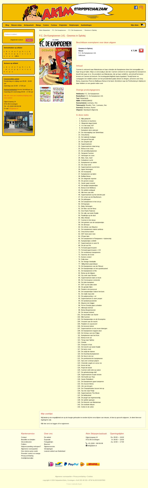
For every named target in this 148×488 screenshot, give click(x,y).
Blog (7, 25)
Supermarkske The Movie (90, 393)
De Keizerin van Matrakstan (91, 402)
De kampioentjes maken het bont (92, 291)
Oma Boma (85, 135)
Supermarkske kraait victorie (91, 374)
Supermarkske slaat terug (90, 146)
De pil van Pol (86, 245)
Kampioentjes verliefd (88, 241)
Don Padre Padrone (88, 211)
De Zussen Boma (87, 384)
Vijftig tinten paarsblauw (89, 264)
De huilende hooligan (88, 137)
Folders (23, 444)
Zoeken (29, 40)
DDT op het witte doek (89, 285)
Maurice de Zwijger (88, 303)
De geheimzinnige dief (89, 372)
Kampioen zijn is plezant (89, 130)
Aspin (80, 484)
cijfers (17, 56)
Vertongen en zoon (87, 155)
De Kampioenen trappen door (91, 331)
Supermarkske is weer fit (90, 243)
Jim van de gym (86, 386)
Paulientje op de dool (88, 215)
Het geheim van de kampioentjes (92, 222)
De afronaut (85, 225)
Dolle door (84, 259)
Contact (24, 437)
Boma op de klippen (88, 273)
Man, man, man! (86, 158)
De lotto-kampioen (87, 282)
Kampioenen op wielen (89, 162)
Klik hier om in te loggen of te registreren (55, 423)
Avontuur (87, 107)
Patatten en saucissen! (89, 324)
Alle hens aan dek (87, 192)
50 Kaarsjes (85, 204)
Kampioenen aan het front (90, 335)
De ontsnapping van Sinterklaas (92, 132)
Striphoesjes (74, 25)
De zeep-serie (86, 165)
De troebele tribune (88, 404)
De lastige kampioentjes (89, 185)
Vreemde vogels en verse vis (91, 363)
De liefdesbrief (86, 395)
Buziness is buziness (88, 121)
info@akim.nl (13, 108)
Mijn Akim (134, 25)
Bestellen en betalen (28, 439)
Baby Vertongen (86, 206)
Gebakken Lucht (87, 160)
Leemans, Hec (92, 103)
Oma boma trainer (87, 231)
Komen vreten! (86, 257)
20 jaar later (85, 236)
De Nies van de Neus (88, 208)
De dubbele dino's (87, 128)
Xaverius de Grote (87, 255)
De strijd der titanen (88, 351)
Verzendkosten (26, 442)
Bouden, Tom (90, 105)
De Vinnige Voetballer (88, 261)
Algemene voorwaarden (29, 449)
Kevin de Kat (85, 365)
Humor (93, 107)
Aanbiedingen (86, 25)
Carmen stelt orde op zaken (91, 370)
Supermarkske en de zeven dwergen (94, 328)
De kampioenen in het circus (91, 201)
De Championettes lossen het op (92, 388)
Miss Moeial (85, 218)
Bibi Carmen (85, 317)
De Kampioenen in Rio (89, 271)
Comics (46, 25)
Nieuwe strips (16, 25)
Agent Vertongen (87, 169)
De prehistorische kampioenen (92, 358)
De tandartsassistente (89, 301)
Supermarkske (86, 144)
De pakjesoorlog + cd (88, 296)
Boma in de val (86, 338)
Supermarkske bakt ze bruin (91, 278)
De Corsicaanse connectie (90, 280)
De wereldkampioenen (89, 151)
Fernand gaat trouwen (89, 248)
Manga (38, 25)
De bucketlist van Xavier (89, 314)
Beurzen (47, 444)
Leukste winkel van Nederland (54, 451)
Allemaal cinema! (87, 308)
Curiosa (54, 25)
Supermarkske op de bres (90, 167)
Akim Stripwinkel (44, 30)
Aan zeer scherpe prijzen (90, 361)
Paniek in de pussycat (89, 289)
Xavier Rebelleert (87, 379)
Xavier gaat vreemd (88, 183)
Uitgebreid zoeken (16, 40)
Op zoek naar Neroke (89, 275)
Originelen (63, 25)
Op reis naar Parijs (87, 391)
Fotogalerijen (48, 442)
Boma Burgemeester (88, 310)
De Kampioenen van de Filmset (92, 266)
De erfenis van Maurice (89, 227)
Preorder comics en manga (30, 453)
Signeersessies (49, 446)
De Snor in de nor (87, 356)
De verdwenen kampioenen (90, 252)
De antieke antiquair (88, 190)
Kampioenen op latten (88, 174)
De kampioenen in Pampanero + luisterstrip (96, 238)
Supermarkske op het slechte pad (93, 195)
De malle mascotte (87, 294)
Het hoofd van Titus (88, 377)
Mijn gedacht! (85, 118)
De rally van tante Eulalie (89, 213)
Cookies (90, 476)
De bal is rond (86, 349)
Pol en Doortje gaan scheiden (91, 305)
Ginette (83, 342)
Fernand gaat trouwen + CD (91, 250)
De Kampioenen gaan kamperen (92, 381)
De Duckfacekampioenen (90, 354)
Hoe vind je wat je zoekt (29, 451)
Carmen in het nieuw (88, 220)
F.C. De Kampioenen (59, 30)
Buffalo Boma (85, 176)
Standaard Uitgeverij (91, 110)
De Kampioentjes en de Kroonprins (93, 319)
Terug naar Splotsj (87, 340)
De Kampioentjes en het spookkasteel (94, 268)
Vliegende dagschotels (89, 123)
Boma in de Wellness (88, 188)
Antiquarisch (29, 25)
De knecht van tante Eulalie (90, 347)
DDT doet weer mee (88, 234)
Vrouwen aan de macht (89, 321)
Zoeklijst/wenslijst (27, 458)
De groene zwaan (87, 181)
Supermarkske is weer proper (91, 298)
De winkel (47, 437)
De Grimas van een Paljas (90, 333)
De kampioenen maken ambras (92, 229)
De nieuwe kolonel (87, 312)
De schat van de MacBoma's (91, 197)
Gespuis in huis (86, 344)
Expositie (47, 439)
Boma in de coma (87, 148)
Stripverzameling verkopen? (31, 446)
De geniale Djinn (86, 287)
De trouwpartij (86, 172)
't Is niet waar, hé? (87, 125)
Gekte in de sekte (87, 407)
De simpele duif (86, 142)
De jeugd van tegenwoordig (90, 397)
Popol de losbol (86, 368)
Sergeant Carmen (87, 153)
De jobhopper (86, 199)
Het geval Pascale (87, 139)
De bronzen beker (87, 326)
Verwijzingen (48, 449)
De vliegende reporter (88, 178)
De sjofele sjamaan (88, 400)
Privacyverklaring (27, 456)
